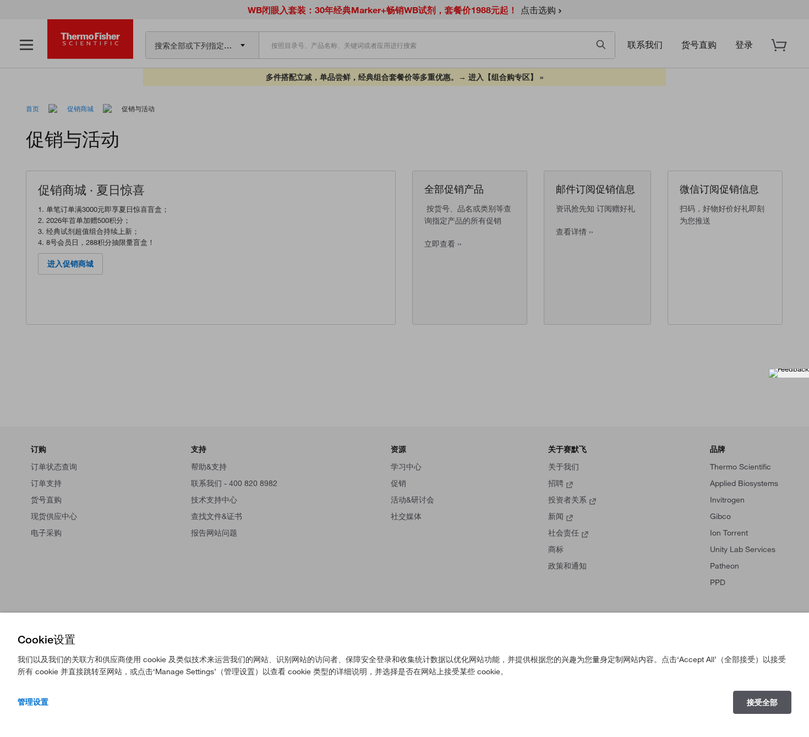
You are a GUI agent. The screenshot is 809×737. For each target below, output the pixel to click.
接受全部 (762, 702)
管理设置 (33, 702)
